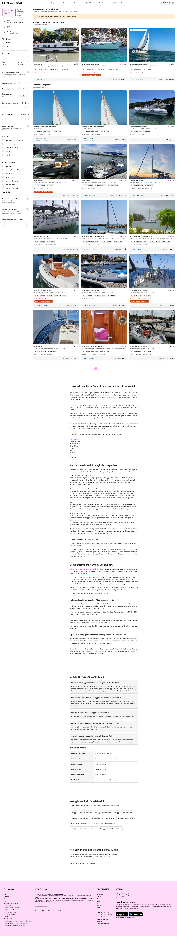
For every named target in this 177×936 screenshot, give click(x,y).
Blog (5, 927)
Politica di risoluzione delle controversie (15, 923)
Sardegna (100, 894)
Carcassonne (74, 439)
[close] (171, 16)
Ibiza (98, 907)
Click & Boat (36, 11)
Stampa (6, 901)
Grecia (99, 905)
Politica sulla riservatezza (11, 907)
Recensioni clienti (41, 906)
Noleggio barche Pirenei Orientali (103, 818)
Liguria (99, 896)
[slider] (4, 58)
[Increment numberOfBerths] (27, 95)
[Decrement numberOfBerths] (19, 95)
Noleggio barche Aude (103, 813)
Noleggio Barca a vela (103, 912)
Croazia (99, 901)
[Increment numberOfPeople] (27, 83)
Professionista (8, 905)
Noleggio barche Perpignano (81, 823)
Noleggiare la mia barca (11, 903)
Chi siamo (6, 896)
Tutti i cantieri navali (103, 923)
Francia (52, 11)
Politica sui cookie (9, 910)
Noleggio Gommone (103, 919)
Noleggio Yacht (101, 921)
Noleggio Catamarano (103, 917)
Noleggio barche (55, 3)
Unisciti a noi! (8, 919)
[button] (57, 123)
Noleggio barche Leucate (79, 818)
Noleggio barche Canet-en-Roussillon (84, 829)
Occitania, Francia (59, 11)
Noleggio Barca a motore (104, 914)
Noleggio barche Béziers (126, 818)
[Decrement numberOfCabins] (19, 89)
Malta (98, 903)
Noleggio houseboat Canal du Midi (83, 863)
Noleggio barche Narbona (123, 813)
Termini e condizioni (10, 912)
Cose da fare (67, 3)
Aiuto (5, 894)
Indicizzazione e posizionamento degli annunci (18, 921)
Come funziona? (8, 899)
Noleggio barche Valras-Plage (104, 823)
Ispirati (130, 3)
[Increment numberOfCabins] (27, 89)
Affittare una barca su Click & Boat (82, 569)
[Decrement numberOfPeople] (19, 83)
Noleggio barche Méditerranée (110, 829)
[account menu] (173, 3)
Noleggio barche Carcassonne (81, 813)
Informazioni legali (9, 914)
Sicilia (98, 899)
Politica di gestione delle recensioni (14, 925)
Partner (6, 916)
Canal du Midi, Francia (71, 11)
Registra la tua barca (118, 3)
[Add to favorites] (77, 30)
